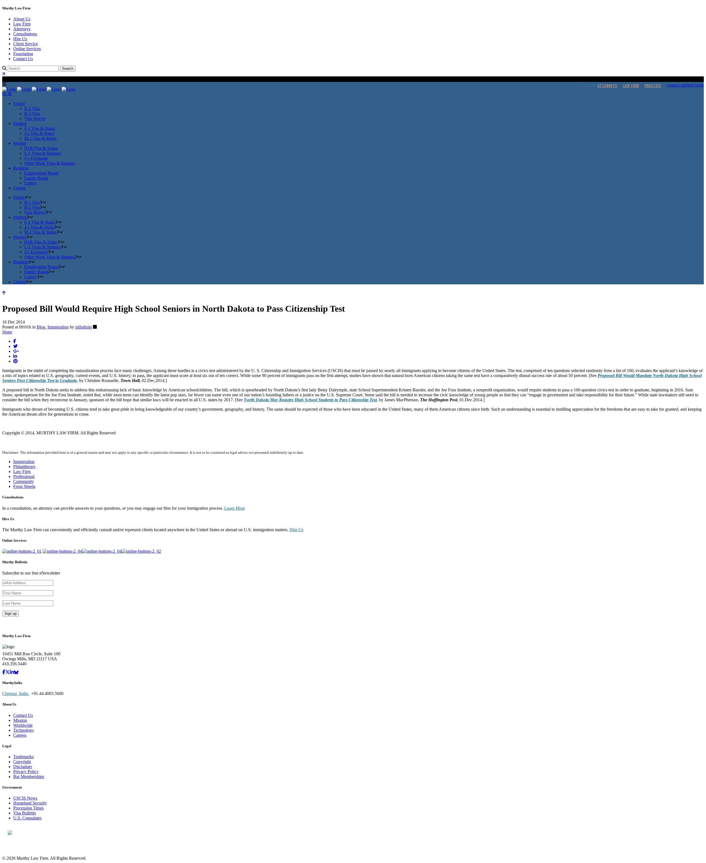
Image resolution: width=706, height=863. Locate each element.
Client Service (25, 43)
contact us (675, 85)
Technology (23, 730)
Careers (19, 735)
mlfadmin (83, 327)
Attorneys (21, 28)
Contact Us (23, 58)
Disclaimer (22, 766)
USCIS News (25, 798)
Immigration (58, 327)
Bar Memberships (28, 776)
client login (694, 85)
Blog (41, 327)
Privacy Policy (26, 771)
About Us (21, 19)
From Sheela (24, 486)
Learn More (234, 508)
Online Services (27, 48)
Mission (20, 720)
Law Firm (22, 24)
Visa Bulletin (24, 813)
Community (23, 481)
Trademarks (23, 756)
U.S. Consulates (27, 818)
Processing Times (28, 808)
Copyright (22, 761)
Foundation (23, 53)
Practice (653, 85)
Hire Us (20, 38)
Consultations (25, 33)
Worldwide (23, 725)
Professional (23, 476)
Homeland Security (30, 803)
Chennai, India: (15, 693)
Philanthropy (24, 466)
